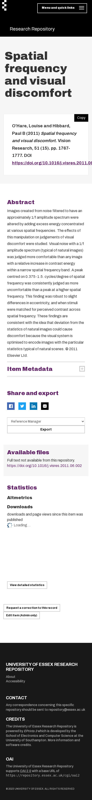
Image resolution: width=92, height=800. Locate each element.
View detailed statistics (27, 585)
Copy (79, 117)
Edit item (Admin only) (21, 615)
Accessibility (15, 681)
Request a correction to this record (31, 608)
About (10, 677)
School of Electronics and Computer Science (39, 736)
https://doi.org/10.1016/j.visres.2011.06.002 (44, 466)
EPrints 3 (30, 731)
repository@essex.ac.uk (67, 709)
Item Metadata (30, 369)
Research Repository (32, 28)
